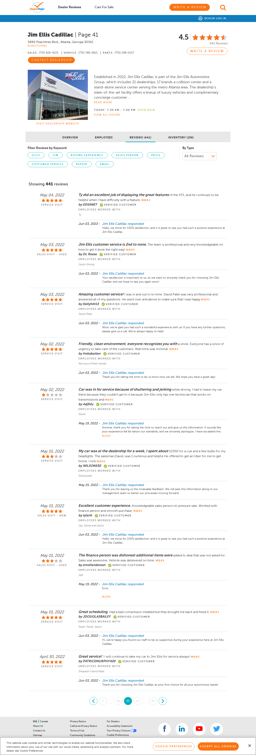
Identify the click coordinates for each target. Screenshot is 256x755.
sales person (127, 155)
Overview (70, 137)
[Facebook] (164, 729)
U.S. (35, 721)
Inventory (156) (181, 137)
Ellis (36, 155)
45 (153, 700)
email (104, 164)
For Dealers (113, 721)
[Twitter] (216, 729)
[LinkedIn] (182, 729)
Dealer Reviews (69, 7)
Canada (44, 721)
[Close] (249, 745)
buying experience (87, 155)
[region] (128, 746)
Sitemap (37, 735)
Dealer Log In (214, 18)
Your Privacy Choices (119, 731)
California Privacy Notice (83, 726)
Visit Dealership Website (57, 123)
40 (118, 700)
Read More (103, 102)
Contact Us (39, 731)
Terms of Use (77, 731)
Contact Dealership (51, 60)
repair (81, 164)
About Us (38, 726)
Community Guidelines (82, 735)
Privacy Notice (78, 721)
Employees (104, 137)
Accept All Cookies (218, 746)
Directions (37, 46)
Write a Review (190, 7)
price (156, 155)
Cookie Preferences (118, 735)
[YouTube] (199, 729)
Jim (55, 155)
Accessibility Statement (119, 726)
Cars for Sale (104, 7)
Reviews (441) (140, 137)
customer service (48, 164)
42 (137, 700)
